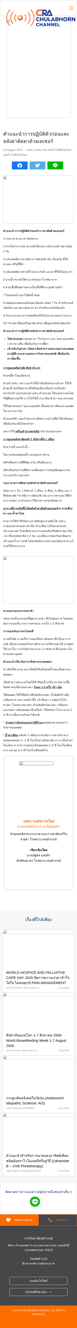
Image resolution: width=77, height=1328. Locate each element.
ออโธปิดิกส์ (28, 1108)
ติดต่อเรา (62, 1219)
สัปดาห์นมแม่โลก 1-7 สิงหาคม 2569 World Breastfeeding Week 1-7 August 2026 (36, 1040)
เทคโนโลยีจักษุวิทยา (59, 149)
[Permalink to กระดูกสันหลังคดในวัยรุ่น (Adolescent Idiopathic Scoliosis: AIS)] (38, 1073)
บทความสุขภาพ (36, 149)
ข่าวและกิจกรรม (14, 988)
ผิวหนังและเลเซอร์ (32, 1171)
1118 (44, 1258)
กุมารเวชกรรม (13, 1050)
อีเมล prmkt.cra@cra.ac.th (38, 1263)
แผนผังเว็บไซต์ (38, 1280)
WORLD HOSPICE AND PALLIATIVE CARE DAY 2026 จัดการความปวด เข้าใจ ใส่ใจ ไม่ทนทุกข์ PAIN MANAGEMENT (37, 978)
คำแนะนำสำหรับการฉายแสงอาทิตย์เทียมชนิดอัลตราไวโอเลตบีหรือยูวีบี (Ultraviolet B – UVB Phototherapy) (37, 1161)
